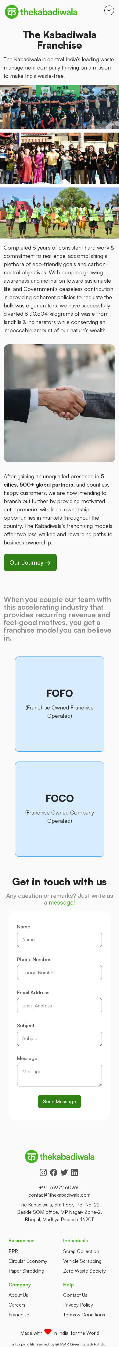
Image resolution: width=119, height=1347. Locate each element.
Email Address (33, 992)
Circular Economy (28, 1261)
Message (27, 1058)
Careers (17, 1305)
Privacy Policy (78, 1305)
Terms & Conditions (84, 1314)
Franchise (19, 1314)
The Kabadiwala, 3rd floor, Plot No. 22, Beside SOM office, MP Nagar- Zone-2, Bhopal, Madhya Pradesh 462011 (59, 1212)
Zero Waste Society (84, 1271)
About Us (18, 1295)
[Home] (41, 12)
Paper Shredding (26, 1271)
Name (23, 927)
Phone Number (34, 959)
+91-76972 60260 (60, 1187)
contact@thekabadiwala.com (59, 1195)
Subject (25, 1026)
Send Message (59, 1101)
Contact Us (75, 1295)
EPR (13, 1251)
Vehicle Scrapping (82, 1261)
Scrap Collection (81, 1251)
